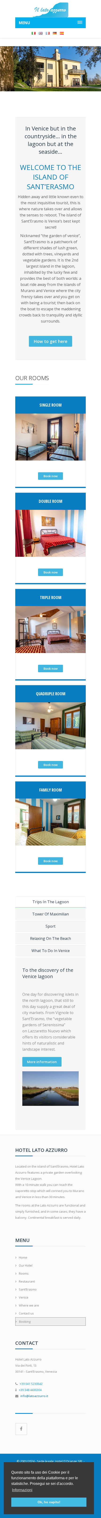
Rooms (24, 1273)
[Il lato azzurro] (50, 9)
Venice (23, 1297)
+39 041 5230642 (31, 1384)
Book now (50, 476)
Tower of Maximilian (50, 914)
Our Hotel (25, 1265)
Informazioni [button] (22, 1490)
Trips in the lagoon (50, 901)
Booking (25, 1321)
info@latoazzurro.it (34, 1396)
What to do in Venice (50, 950)
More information (42, 1062)
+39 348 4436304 (30, 1390)
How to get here (50, 341)
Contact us (26, 1313)
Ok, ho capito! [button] (49, 1502)
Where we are (29, 1305)
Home (23, 1257)
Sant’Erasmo (28, 1289)
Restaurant (27, 1281)
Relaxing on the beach (50, 938)
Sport (50, 926)
